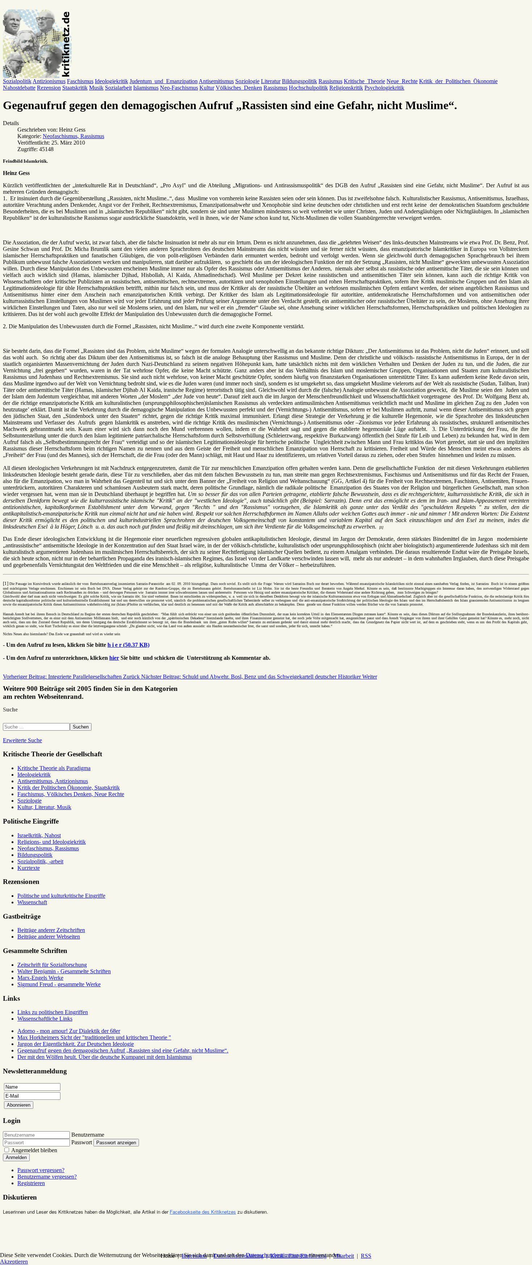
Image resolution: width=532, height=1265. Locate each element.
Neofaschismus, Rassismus (73, 136)
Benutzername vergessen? (47, 1177)
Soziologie (247, 81)
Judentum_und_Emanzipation (164, 81)
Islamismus (146, 88)
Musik (96, 88)
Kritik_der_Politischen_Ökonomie (458, 81)
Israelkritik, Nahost (39, 835)
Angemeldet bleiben (34, 1150)
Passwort (81, 1142)
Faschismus (80, 81)
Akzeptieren (14, 1261)
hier (114, 658)
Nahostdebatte (19, 88)
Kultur (206, 88)
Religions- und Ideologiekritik (51, 842)
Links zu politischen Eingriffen (52, 1012)
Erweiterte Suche (22, 740)
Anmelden (16, 1157)
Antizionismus (49, 81)
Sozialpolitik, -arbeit (40, 861)
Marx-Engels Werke (40, 978)
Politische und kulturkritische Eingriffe (61, 896)
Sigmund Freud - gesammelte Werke (59, 984)
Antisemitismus (216, 81)
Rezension (49, 88)
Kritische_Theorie (364, 81)
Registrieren (31, 1183)
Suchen (81, 727)
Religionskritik (346, 88)
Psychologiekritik (384, 88)
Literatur (270, 81)
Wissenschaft (32, 902)
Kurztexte (28, 868)
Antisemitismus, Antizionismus (52, 781)
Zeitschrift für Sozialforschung (52, 965)
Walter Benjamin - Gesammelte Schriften (64, 971)
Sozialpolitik (17, 81)
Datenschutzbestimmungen (276, 1255)
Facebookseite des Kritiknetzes (203, 1211)
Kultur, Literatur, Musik (44, 807)
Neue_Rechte (402, 81)
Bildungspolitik (299, 81)
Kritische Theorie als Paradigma (53, 768)
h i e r (128, 645)
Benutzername (87, 1135)
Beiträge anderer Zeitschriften (51, 930)
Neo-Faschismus (179, 88)
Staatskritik (75, 88)
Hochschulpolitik (308, 88)
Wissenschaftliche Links (44, 1019)
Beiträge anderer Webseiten (48, 936)
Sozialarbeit (118, 88)
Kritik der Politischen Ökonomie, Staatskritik (68, 788)
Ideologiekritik (111, 81)
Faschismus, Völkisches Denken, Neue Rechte (70, 794)
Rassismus (330, 81)
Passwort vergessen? (40, 1170)
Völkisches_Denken (239, 88)
